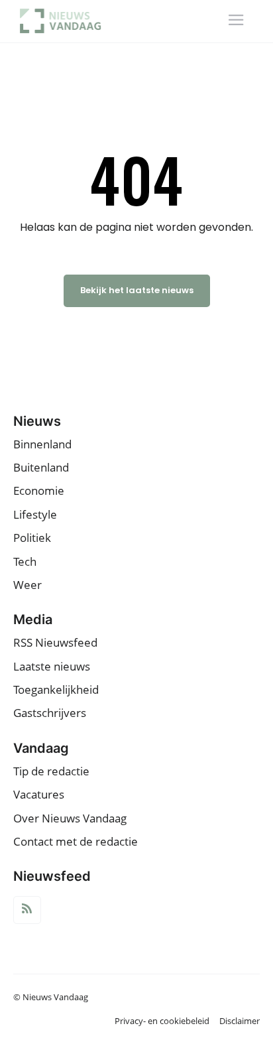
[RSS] (27, 910)
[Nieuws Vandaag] (64, 21)
